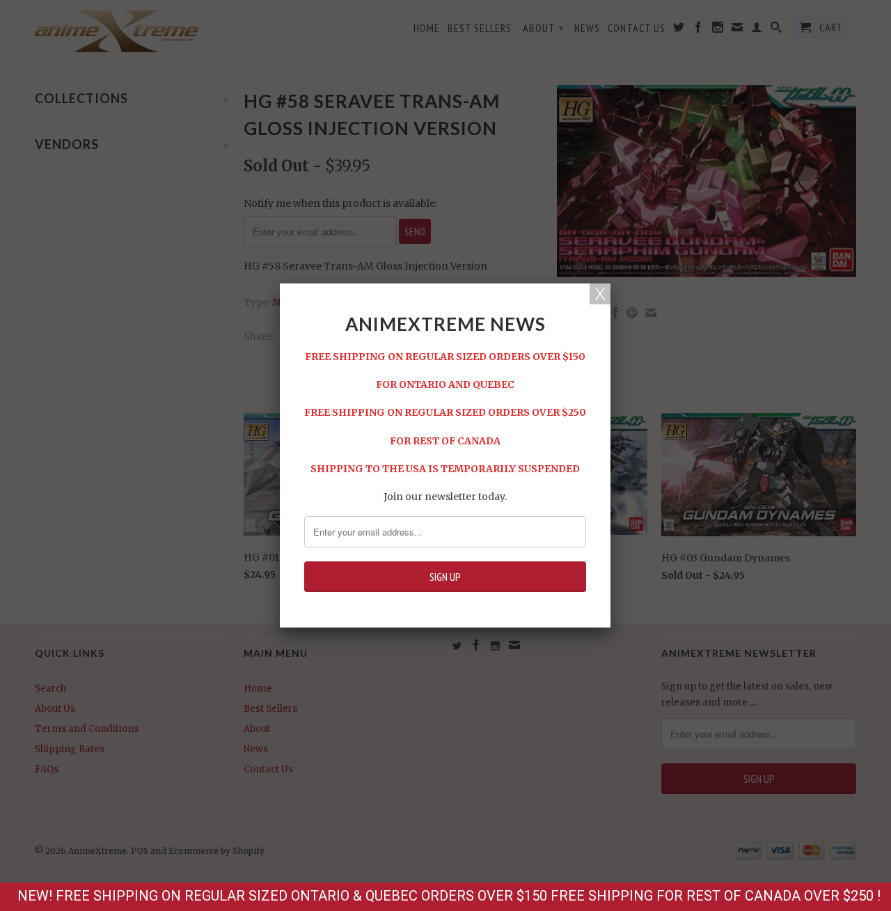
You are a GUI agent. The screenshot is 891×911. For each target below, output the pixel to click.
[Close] (600, 293)
